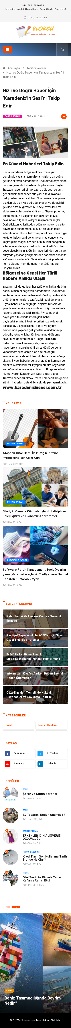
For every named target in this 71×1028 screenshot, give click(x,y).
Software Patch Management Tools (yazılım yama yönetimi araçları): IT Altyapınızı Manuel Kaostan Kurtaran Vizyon (35, 574)
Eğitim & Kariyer (15, 444)
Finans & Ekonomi (31, 852)
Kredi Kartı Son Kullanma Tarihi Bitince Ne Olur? (45, 857)
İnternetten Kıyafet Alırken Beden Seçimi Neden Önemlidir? (35, 9)
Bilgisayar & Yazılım (17, 560)
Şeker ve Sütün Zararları (40, 794)
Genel (8, 725)
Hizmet (26, 873)
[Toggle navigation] (7, 49)
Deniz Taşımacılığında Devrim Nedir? (33, 1000)
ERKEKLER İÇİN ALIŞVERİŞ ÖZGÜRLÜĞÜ (42, 836)
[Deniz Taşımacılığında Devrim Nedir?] (35, 963)
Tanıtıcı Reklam (36, 68)
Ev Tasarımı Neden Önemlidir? (44, 814)
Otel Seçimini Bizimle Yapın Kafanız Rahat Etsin (42, 878)
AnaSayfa (14, 68)
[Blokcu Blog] (35, 31)
